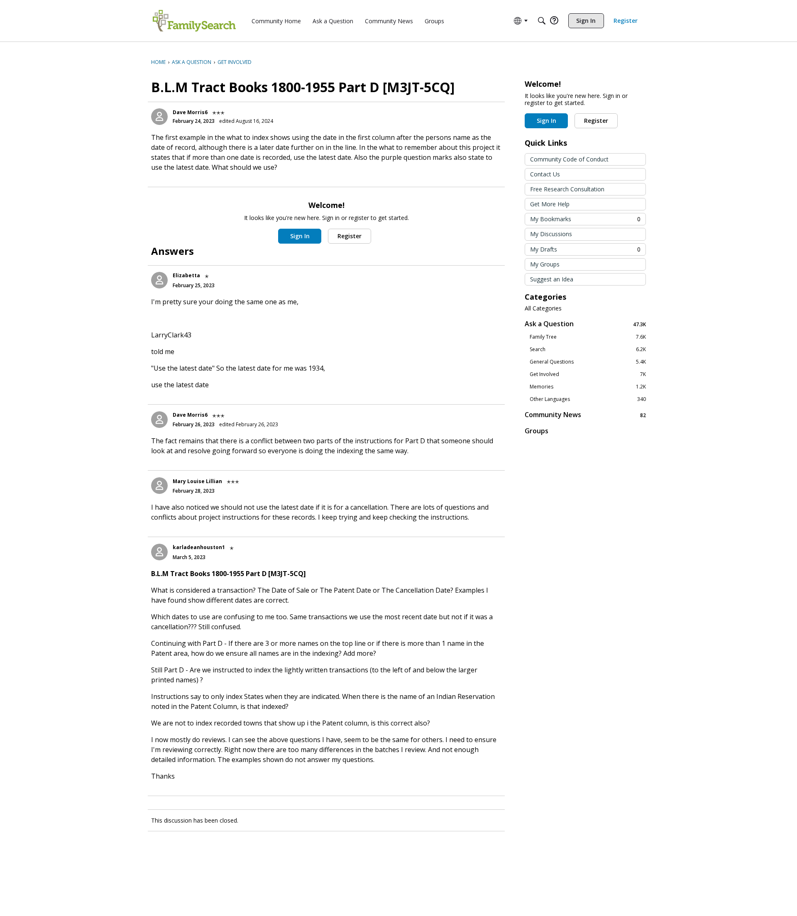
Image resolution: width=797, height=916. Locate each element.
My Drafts (585, 249)
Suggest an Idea (551, 279)
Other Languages (588, 399)
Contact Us (545, 174)
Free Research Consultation (567, 189)
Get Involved (588, 374)
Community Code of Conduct (569, 159)
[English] (194, 21)
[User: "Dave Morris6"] (159, 116)
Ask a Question (585, 324)
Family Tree (588, 337)
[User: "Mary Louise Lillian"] (159, 485)
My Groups (545, 264)
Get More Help (550, 204)
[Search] (541, 20)
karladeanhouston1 (199, 547)
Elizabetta (186, 275)
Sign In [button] (300, 236)
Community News (585, 414)
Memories (588, 387)
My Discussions (551, 234)
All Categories (543, 308)
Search (588, 349)
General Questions (588, 362)
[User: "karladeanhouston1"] (159, 552)
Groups (536, 431)
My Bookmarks (585, 219)
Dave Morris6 (190, 112)
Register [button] (349, 236)
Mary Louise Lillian (197, 481)
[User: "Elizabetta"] (159, 280)
